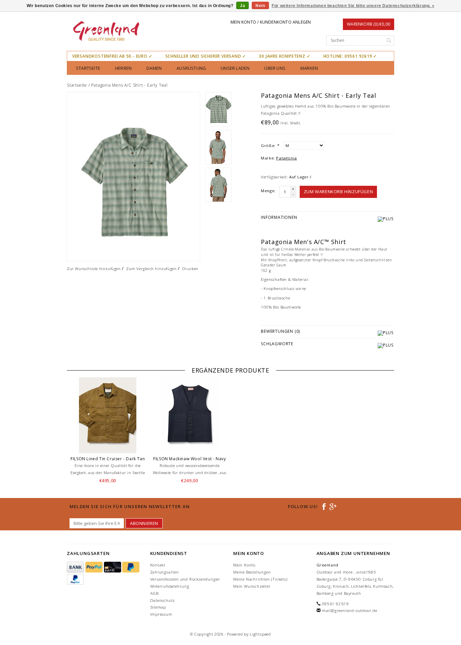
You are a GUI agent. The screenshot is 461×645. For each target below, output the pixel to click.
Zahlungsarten (164, 572)
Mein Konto (244, 564)
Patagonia (286, 157)
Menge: (268, 190)
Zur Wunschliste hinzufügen (94, 268)
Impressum (161, 614)
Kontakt (158, 564)
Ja (242, 5)
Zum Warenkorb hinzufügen (338, 191)
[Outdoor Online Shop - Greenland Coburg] (106, 32)
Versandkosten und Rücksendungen (185, 579)
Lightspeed (260, 634)
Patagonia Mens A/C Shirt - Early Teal (129, 85)
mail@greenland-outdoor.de (349, 610)
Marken (309, 68)
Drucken (190, 268)
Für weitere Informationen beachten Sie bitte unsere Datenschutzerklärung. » (353, 5)
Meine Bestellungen (252, 572)
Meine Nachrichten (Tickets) (260, 579)
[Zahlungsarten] (76, 567)
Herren (123, 68)
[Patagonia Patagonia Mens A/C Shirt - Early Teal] (133, 176)
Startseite (88, 68)
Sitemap (158, 607)
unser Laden (235, 68)
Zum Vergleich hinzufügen (151, 268)
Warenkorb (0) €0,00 (368, 24)
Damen (154, 68)
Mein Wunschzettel (251, 586)
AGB (154, 593)
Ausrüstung (191, 68)
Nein (260, 5)
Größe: (270, 145)
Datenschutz (162, 600)
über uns (275, 68)
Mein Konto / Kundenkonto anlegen (271, 22)
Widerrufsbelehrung (169, 586)
